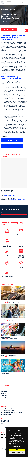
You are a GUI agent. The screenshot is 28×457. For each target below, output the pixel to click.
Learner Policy (4, 397)
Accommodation (12, 140)
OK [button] (17, 449)
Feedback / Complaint (6, 402)
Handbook (3, 393)
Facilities (12, 146)
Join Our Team (4, 399)
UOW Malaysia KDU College (8, 410)
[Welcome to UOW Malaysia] (3, 2)
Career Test (4, 395)
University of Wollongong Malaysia (9, 408)
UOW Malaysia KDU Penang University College (12, 412)
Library (2, 389)
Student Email (4, 391)
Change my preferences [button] (17, 452)
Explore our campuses (17, 8)
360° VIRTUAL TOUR (9, 29)
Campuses (8, 8)
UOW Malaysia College (6, 414)
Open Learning (4, 387)
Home (2, 8)
